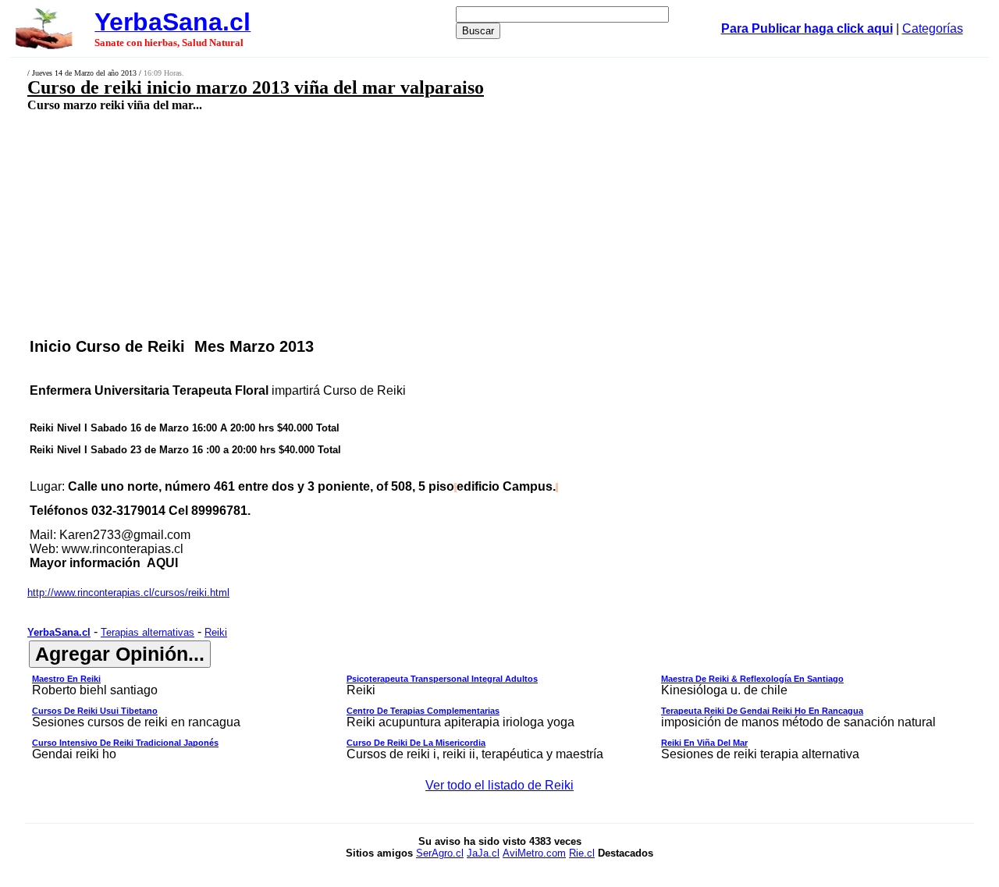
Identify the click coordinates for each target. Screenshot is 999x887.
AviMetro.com (534, 853)
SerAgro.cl (440, 853)
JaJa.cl (483, 853)
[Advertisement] (410, 224)
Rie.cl (582, 853)
